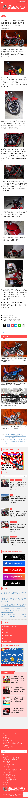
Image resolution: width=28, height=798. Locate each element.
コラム (6, 638)
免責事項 (5, 745)
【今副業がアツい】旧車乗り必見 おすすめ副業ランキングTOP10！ (18, 699)
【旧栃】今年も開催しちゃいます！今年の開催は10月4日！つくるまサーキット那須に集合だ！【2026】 (13, 599)
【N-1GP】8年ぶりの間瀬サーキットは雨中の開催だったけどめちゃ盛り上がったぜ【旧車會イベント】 (13, 616)
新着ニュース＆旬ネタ (10, 626)
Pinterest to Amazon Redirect (11, 734)
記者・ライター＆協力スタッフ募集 (12, 743)
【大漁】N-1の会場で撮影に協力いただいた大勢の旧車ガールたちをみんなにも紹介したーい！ (13, 593)
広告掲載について (8, 740)
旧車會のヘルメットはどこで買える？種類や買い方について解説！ (17, 710)
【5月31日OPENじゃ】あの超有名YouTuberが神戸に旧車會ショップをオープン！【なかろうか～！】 (15, 436)
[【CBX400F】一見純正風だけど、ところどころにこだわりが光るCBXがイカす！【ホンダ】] (15, 325)
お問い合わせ (7, 738)
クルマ (6, 632)
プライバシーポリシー (9, 747)
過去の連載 (7, 641)
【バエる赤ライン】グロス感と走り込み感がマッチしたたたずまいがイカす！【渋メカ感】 (16, 441)
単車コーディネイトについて (11, 742)
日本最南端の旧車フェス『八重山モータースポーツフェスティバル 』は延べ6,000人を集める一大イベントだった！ (13, 610)
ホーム (5, 735)
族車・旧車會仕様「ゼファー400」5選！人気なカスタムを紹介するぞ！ (18, 689)
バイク (4, 332)
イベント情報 (8, 635)
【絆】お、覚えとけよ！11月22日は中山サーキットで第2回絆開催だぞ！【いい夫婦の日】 (18, 513)
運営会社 (5, 737)
